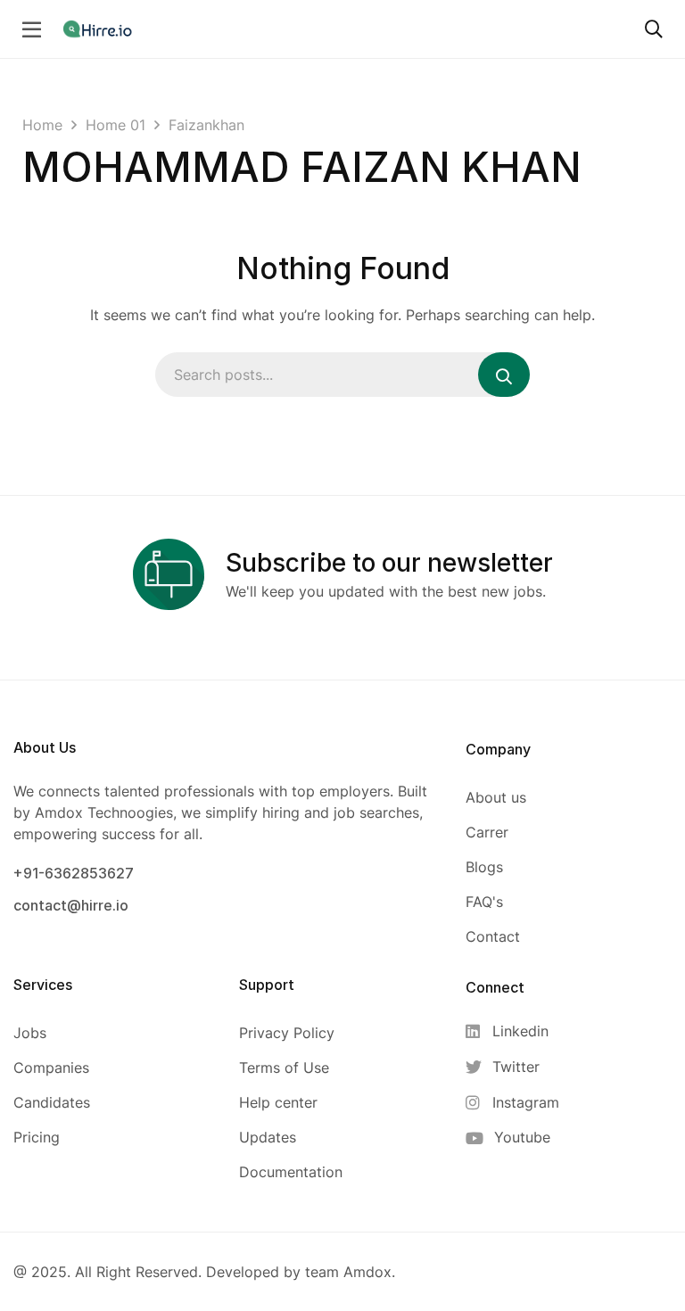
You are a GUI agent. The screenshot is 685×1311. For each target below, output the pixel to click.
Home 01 (115, 125)
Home (42, 125)
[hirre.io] (99, 28)
